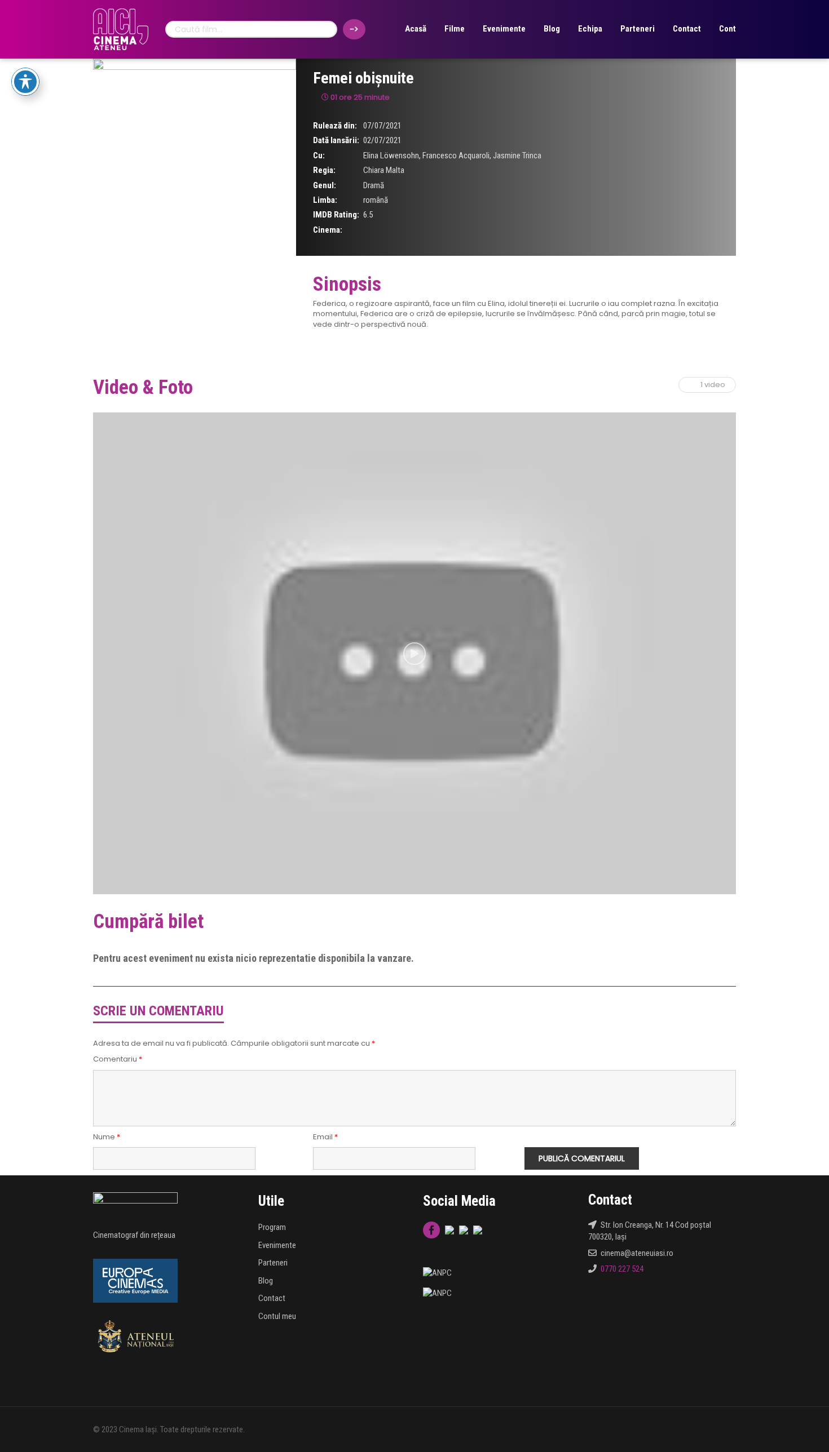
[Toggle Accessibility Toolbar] (25, 81)
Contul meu (277, 1316)
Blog (552, 29)
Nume (106, 1137)
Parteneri (637, 29)
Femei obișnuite (363, 78)
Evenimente (504, 29)
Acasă (415, 29)
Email (325, 1137)
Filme (454, 29)
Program (272, 1227)
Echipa (590, 29)
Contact (687, 29)
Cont (727, 29)
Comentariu (117, 1059)
